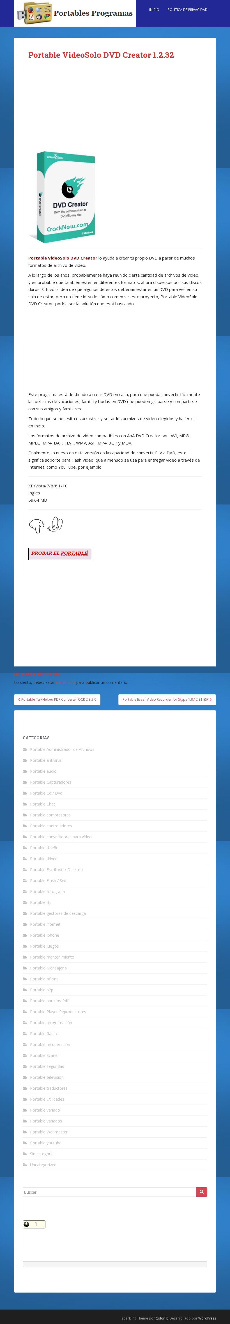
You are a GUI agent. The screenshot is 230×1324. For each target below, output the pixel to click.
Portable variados (46, 1121)
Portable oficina (44, 979)
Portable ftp (41, 902)
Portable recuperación (50, 1044)
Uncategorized (43, 1164)
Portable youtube (45, 1142)
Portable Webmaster (49, 1132)
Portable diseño (44, 847)
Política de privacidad (188, 9)
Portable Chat (42, 804)
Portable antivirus (46, 760)
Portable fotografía (47, 891)
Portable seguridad (47, 1066)
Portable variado (45, 1110)
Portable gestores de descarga (58, 913)
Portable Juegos (44, 946)
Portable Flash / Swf (48, 880)
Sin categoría (42, 1153)
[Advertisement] (115, 110)
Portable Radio (43, 1033)
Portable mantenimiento (52, 957)
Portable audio (43, 771)
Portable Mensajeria (48, 968)
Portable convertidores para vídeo (61, 836)
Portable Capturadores (50, 782)
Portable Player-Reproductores (58, 1011)
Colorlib (162, 1318)
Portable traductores (49, 1088)
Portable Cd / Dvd (46, 793)
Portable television (47, 1077)
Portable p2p (41, 989)
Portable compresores (50, 815)
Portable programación (51, 1022)
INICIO (154, 9)
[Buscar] (201, 1192)
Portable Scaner (44, 1055)
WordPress (207, 1318)
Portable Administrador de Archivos (62, 749)
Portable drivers (44, 858)
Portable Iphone (44, 935)
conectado (65, 682)
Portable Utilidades (47, 1099)
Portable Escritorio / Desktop (56, 869)
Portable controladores (51, 825)
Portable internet (45, 924)
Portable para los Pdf (49, 1000)
